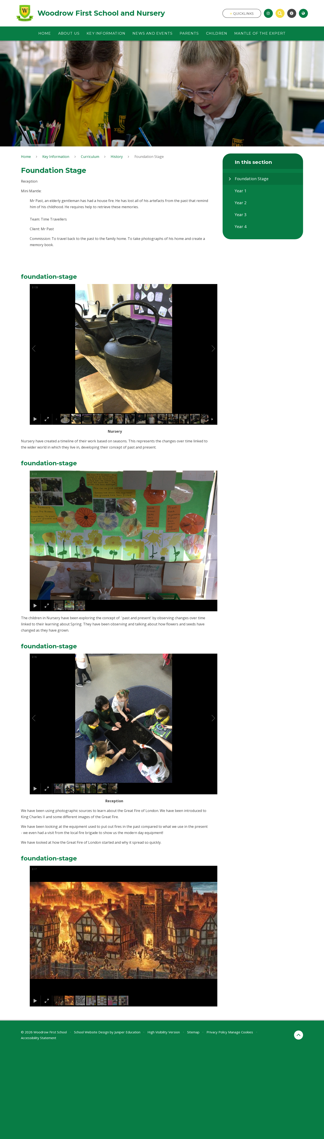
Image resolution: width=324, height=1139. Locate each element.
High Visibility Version (163, 1032)
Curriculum (90, 156)
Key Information (55, 156)
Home (26, 156)
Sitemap (193, 1032)
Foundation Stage (149, 156)
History (117, 156)
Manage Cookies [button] (240, 1032)
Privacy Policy (217, 1032)
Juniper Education (127, 1032)
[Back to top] (298, 1035)
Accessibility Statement (38, 1038)
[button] (39, 348)
